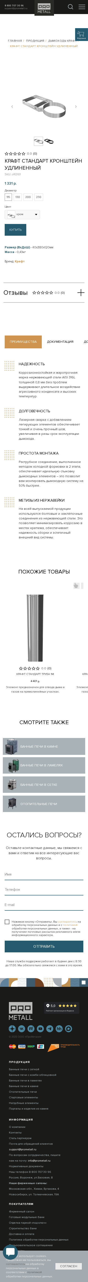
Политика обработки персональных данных (39, 1239)
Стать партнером (20, 1138)
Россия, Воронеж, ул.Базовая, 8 (31, 1177)
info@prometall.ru (39, 1161)
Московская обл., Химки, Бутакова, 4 (34, 1189)
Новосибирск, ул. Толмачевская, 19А (34, 1194)
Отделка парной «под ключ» (27, 1223)
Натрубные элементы (23, 1103)
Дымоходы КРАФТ (62, 41)
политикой (70, 925)
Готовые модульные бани (26, 1217)
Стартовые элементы (23, 1097)
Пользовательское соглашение (31, 1245)
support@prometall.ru (16, 8)
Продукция (35, 41)
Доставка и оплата (21, 1234)
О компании (17, 1127)
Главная (15, 41)
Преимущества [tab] (23, 342)
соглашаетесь (68, 922)
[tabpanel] (44, 450)
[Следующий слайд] (76, 106)
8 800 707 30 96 (14, 5)
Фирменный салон (21, 1211)
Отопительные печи (23, 1092)
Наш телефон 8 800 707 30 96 (30, 1172)
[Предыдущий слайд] (12, 106)
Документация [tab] (60, 342)
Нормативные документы (26, 1166)
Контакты (15, 1132)
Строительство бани (23, 1228)
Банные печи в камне (23, 1086)
